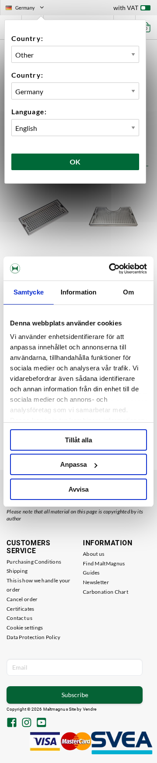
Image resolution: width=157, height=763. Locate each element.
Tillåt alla (78, 440)
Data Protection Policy (34, 637)
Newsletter (96, 582)
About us (93, 554)
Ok (75, 161)
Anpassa (73, 464)
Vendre (90, 709)
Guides (91, 572)
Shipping (17, 571)
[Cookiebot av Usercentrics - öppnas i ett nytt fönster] (111, 268)
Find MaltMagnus (104, 563)
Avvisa (78, 489)
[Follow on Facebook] (11, 723)
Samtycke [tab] (29, 292)
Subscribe (74, 694)
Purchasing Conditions (34, 561)
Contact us (19, 618)
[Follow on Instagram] (26, 723)
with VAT (125, 7)
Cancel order (22, 599)
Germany (28, 9)
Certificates (20, 609)
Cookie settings (25, 627)
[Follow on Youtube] (41, 723)
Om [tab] (128, 292)
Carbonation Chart (105, 592)
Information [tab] (78, 292)
